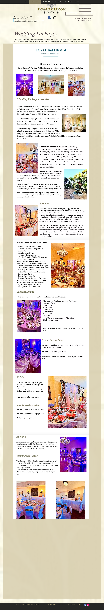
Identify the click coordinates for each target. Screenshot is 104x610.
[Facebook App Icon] (85, 605)
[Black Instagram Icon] (54, 17)
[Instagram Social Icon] (88, 605)
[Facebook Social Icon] (49, 17)
